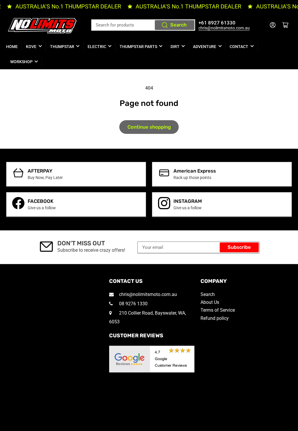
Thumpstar (62, 46)
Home (12, 46)
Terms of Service (218, 310)
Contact (239, 46)
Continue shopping (149, 127)
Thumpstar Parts (138, 46)
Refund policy (215, 318)
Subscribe (239, 247)
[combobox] (143, 25)
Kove (31, 46)
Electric (97, 46)
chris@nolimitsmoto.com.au (224, 28)
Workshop (21, 61)
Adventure (204, 46)
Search (178, 25)
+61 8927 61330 (216, 23)
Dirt (175, 46)
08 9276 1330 (133, 303)
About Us (210, 302)
